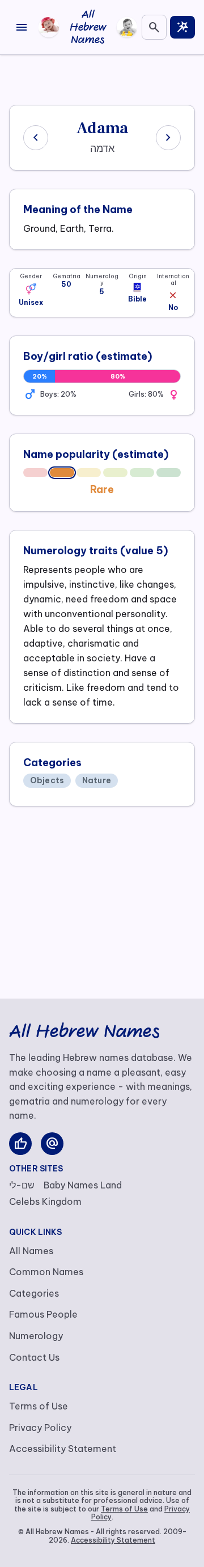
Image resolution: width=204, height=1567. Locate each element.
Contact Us (34, 1357)
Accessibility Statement (62, 1448)
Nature (96, 780)
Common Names (46, 1271)
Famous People (43, 1314)
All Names (31, 1250)
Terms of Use (38, 1406)
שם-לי (22, 1185)
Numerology (36, 1335)
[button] (31, 289)
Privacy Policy (40, 1427)
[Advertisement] (102, 77)
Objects (47, 780)
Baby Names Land (83, 1185)
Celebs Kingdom (45, 1201)
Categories (34, 1293)
